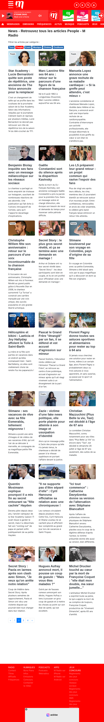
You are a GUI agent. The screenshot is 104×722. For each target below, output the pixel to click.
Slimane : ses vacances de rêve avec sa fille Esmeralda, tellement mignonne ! (20, 419)
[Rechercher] (88, 5)
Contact (12, 670)
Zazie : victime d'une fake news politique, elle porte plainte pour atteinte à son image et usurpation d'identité (52, 423)
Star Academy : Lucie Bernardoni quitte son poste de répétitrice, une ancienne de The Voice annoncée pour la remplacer (21, 81)
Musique (69, 24)
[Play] (3, 15)
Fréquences (44, 24)
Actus (58, 24)
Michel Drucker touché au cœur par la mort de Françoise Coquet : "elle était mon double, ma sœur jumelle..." (82, 576)
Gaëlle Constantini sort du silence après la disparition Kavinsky (51, 172)
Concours (28, 679)
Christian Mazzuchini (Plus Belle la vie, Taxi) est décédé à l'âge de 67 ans (82, 418)
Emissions (28, 24)
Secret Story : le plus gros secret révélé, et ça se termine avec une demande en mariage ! (51, 249)
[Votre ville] (76, 5)
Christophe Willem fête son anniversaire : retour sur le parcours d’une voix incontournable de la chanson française (21, 255)
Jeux (94, 24)
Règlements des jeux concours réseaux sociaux (74, 679)
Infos (25, 673)
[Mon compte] (93, 5)
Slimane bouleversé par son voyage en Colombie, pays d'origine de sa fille (80, 249)
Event (28, 47)
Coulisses (58, 47)
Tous (11, 47)
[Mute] (40, 16)
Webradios (13, 24)
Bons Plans (28, 670)
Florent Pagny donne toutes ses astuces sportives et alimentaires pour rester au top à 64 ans (82, 341)
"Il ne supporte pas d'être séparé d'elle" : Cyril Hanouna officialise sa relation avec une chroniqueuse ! (51, 494)
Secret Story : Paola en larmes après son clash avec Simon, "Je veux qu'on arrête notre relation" (20, 575)
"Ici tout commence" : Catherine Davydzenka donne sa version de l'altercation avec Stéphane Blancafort (81, 496)
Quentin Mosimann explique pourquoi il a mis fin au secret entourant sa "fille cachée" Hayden (21, 494)
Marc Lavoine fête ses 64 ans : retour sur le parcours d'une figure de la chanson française (52, 79)
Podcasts (83, 24)
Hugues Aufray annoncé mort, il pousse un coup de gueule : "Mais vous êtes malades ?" (51, 575)
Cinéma (47, 47)
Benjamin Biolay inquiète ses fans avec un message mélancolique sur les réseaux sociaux (20, 174)
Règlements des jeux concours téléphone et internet (74, 707)
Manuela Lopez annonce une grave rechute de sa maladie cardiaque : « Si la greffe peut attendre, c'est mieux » (82, 83)
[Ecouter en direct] (82, 5)
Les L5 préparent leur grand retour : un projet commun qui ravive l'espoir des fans (82, 174)
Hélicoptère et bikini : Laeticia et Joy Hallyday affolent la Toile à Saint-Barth (21, 339)
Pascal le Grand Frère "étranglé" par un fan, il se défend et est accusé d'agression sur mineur (50, 342)
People (19, 47)
